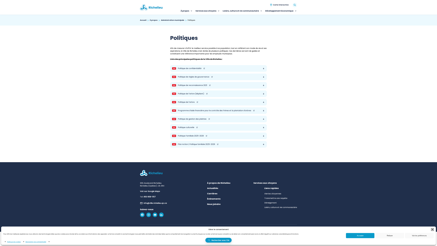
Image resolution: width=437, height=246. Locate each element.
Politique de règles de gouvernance (190, 78)
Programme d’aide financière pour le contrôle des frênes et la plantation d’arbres (211, 111)
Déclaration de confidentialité (35, 242)
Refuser (390, 236)
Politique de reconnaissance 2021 (189, 86)
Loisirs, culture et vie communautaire (241, 11)
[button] (432, 229)
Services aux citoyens (206, 11)
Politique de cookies (14, 242)
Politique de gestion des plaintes (189, 120)
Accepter (360, 236)
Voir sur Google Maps (150, 191)
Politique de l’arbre (183, 103)
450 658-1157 (150, 196)
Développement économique (279, 11)
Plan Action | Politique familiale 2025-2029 (193, 145)
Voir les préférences (419, 236)
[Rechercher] (294, 5)
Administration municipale (172, 20)
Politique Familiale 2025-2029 (188, 137)
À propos (187, 11)
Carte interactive (281, 5)
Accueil (143, 20)
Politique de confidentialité (186, 69)
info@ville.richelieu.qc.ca (155, 203)
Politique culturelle (183, 128)
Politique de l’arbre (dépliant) (188, 94)
